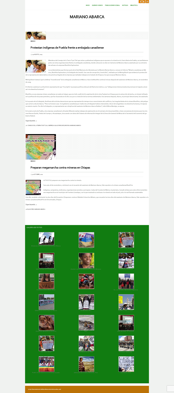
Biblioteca (134, 5)
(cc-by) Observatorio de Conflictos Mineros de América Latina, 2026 (44, 389)
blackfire (30, 209)
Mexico (33, 41)
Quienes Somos (97, 5)
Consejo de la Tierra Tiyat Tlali (37, 125)
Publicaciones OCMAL (112, 5)
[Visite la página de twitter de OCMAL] (143, 1)
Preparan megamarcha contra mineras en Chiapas (60, 167)
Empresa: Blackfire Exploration (59, 125)
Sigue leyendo (31, 121)
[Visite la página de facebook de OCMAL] (140, 1)
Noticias (125, 5)
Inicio (88, 5)
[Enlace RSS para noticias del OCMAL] (147, 1)
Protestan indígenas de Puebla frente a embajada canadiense (67, 47)
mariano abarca (75, 125)
